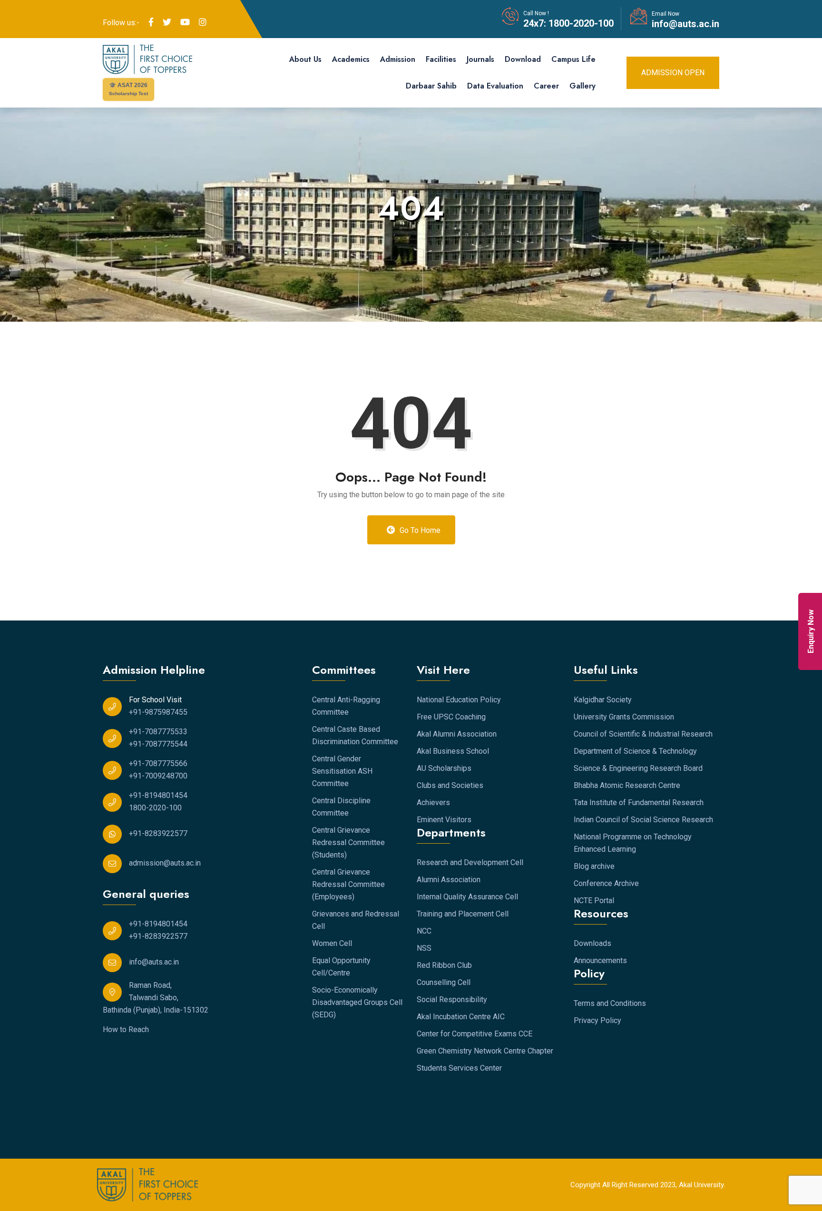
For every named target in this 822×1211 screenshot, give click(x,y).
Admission (397, 59)
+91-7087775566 (158, 763)
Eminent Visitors (444, 819)
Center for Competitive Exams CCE (474, 1033)
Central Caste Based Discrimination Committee (355, 735)
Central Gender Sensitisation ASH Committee (342, 771)
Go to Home (419, 530)
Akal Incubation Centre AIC (461, 1016)
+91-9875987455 (158, 712)
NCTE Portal (594, 900)
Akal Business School (453, 751)
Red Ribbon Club (444, 965)
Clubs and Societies (450, 785)
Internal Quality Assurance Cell (467, 896)
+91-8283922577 (158, 833)
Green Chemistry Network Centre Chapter (485, 1050)
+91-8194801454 (158, 795)
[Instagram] (202, 22)
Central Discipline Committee (341, 806)
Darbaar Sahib (431, 85)
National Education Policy (459, 699)
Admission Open (673, 72)
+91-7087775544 (158, 743)
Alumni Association (448, 879)
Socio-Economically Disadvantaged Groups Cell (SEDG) (357, 1002)
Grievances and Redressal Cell (355, 920)
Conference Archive (606, 883)
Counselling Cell (443, 982)
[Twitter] (167, 22)
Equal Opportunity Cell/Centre (341, 966)
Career (546, 85)
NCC (424, 930)
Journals (480, 59)
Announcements (600, 960)
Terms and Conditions (610, 1003)
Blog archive (594, 866)
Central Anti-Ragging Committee (346, 706)
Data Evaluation (495, 85)
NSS (424, 948)
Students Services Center (459, 1068)
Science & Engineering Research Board (638, 768)
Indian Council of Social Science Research (643, 819)
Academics (351, 59)
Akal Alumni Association (457, 733)
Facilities (441, 59)
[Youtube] (185, 22)
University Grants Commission (624, 716)
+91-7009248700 (158, 775)
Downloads (592, 943)
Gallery (582, 85)
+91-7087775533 (158, 731)
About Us (305, 59)
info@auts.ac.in (685, 24)
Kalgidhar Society (603, 699)
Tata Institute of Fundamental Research (639, 802)
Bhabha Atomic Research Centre (627, 785)
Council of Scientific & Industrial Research (643, 733)
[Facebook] (151, 22)
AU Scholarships (444, 768)
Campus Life (573, 59)
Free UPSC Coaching (451, 716)
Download (523, 59)
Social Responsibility (452, 999)
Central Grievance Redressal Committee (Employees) (348, 884)
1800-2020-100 (580, 23)
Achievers (433, 802)
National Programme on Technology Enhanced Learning (633, 843)
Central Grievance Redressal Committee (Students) (348, 842)
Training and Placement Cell (463, 913)
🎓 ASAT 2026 (128, 89)
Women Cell (332, 943)
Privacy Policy (597, 1020)
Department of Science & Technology (635, 751)
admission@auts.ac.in (165, 862)
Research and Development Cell (470, 862)
